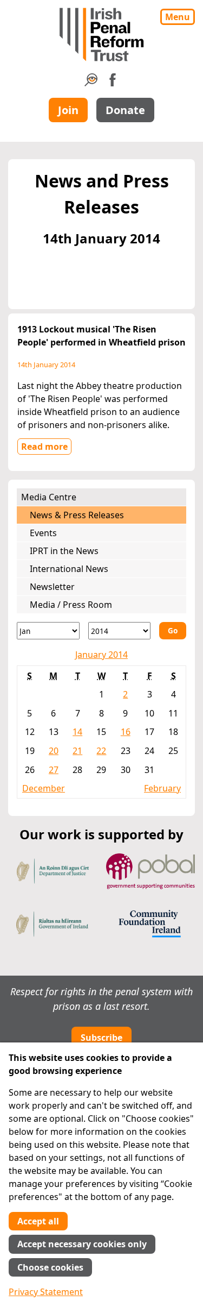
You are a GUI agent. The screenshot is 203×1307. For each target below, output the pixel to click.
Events (43, 533)
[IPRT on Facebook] (112, 83)
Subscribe (101, 1038)
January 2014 (101, 655)
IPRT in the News (64, 551)
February (162, 788)
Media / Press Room (71, 605)
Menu (177, 17)
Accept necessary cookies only (82, 1244)
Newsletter (52, 587)
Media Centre (48, 497)
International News (69, 569)
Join (68, 110)
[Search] (90, 83)
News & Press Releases (77, 515)
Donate (125, 110)
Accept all (38, 1221)
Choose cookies (50, 1267)
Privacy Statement (46, 1292)
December (43, 788)
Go (173, 630)
